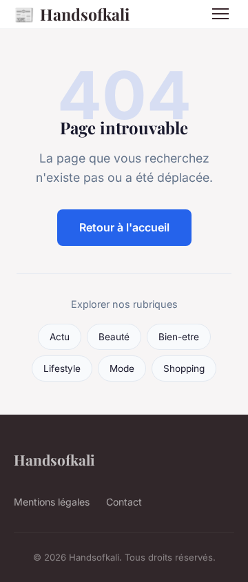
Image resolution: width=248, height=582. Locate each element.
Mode (122, 368)
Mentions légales (52, 502)
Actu (60, 336)
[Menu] (220, 14)
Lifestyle (62, 368)
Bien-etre (178, 336)
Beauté (114, 336)
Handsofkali (72, 14)
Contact (124, 502)
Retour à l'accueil (124, 227)
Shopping (184, 368)
